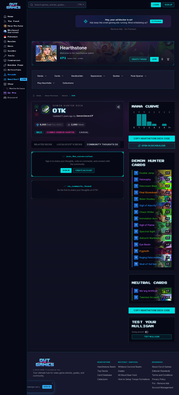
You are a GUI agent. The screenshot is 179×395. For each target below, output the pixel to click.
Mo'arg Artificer (148, 290)
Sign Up (168, 5)
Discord (12, 97)
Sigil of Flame (146, 225)
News (10, 46)
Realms (12, 41)
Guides (121, 371)
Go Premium (156, 21)
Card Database (104, 375)
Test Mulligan (151, 337)
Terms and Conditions (162, 375)
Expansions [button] (96, 76)
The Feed (13, 21)
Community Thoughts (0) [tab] (102, 144)
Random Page (15, 65)
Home (10, 16)
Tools (11, 55)
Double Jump (146, 173)
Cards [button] (57, 76)
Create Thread (139, 59)
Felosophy (145, 179)
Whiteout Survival (13, 31)
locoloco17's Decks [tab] (69, 144)
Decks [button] (40, 76)
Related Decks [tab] (43, 144)
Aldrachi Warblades (150, 238)
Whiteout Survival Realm (130, 367)
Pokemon (13, 36)
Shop (10, 84)
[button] (118, 107)
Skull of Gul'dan (148, 264)
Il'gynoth (144, 251)
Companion (14, 60)
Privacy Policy (159, 379)
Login (156, 5)
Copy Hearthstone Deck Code (152, 138)
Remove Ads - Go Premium (123, 29)
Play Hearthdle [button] (44, 83)
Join (154, 59)
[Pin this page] (33, 96)
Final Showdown (148, 192)
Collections (68, 83)
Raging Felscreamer (150, 257)
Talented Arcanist (149, 297)
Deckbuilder (77, 76)
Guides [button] (116, 76)
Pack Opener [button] (137, 76)
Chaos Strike (146, 212)
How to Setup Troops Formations (134, 379)
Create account (84, 170)
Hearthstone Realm (106, 367)
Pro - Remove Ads (160, 383)
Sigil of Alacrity (147, 205)
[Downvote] (36, 114)
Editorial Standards (161, 371)
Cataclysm (102, 379)
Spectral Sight (147, 231)
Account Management (162, 387)
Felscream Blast (148, 186)
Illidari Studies (147, 199)
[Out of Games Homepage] (45, 362)
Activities (14, 70)
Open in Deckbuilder (154, 145)
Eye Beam (144, 244)
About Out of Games (161, 367)
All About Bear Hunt (127, 375)
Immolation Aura (148, 218)
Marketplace (17, 88)
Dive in (47, 387)
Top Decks (102, 371)
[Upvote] (36, 107)
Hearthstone (15, 26)
